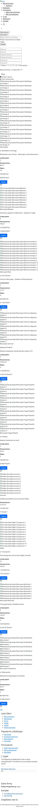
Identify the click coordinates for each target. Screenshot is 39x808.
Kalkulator (6, 8)
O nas (5, 17)
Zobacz (3, 182)
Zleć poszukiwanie (12, 14)
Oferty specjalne (9, 728)
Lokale (6, 725)
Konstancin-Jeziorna (11, 737)
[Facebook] (2, 803)
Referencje (6, 19)
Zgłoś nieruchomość (13, 12)
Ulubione (9, 6)
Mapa (3, 74)
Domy (6, 721)
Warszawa (7, 734)
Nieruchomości (8, 3)
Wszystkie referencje (8, 769)
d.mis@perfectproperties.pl (13, 794)
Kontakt (5, 21)
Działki (6, 723)
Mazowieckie (8, 739)
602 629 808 (8, 796)
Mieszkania (8, 719)
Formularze (7, 10)
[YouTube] (4, 803)
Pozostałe (7, 741)
